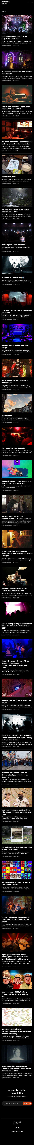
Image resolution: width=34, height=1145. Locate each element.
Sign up (17, 1127)
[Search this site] (28, 2)
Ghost (21, 1131)
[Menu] (31, 2)
